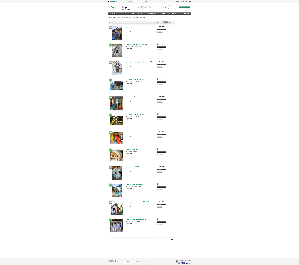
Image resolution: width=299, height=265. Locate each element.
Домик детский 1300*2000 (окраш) (136, 184)
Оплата (146, 261)
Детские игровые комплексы (141, 17)
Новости (125, 262)
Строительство (174, 13)
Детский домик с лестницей (134, 27)
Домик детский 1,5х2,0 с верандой (136, 219)
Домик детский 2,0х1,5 (132, 167)
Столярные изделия (128, 17)
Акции (132, 13)
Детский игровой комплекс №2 (135, 79)
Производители (137, 261)
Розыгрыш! (122, 13)
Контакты (186, 13)
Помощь (163, 13)
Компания (141, 13)
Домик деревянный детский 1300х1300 (137, 202)
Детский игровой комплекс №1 (135, 114)
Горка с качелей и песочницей (134, 97)
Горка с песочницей (131, 132)
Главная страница (112, 17)
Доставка (147, 262)
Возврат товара (148, 264)
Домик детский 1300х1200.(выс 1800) (137, 44)
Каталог (112, 13)
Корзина (170, 5)
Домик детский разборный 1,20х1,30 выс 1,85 (139, 62)
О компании (126, 261)
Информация (152, 13)
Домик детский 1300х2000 (133, 149)
